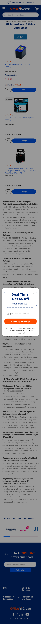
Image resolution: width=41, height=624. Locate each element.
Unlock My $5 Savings (20, 321)
